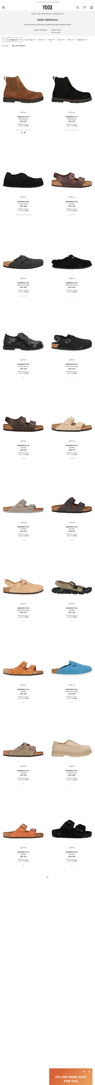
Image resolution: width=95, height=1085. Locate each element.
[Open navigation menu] (3, 7)
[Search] (77, 7)
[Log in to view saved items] (84, 7)
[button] (47, 877)
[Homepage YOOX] (47, 7)
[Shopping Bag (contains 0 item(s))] (91, 7)
